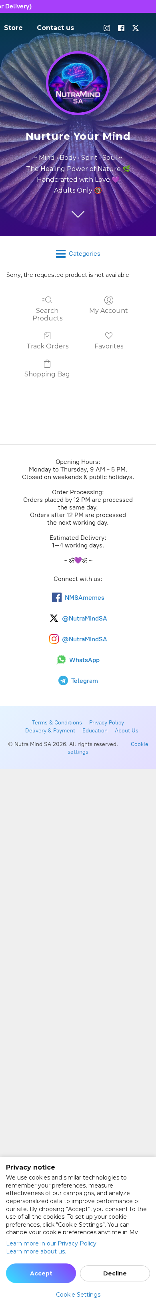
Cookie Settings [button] (78, 1294)
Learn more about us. (36, 1251)
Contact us (55, 28)
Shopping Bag (47, 374)
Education (95, 730)
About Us (126, 730)
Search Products (47, 314)
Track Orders (47, 346)
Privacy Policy (106, 722)
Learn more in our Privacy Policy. (52, 1243)
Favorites (108, 346)
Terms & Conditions (57, 722)
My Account (108, 310)
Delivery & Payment (50, 730)
